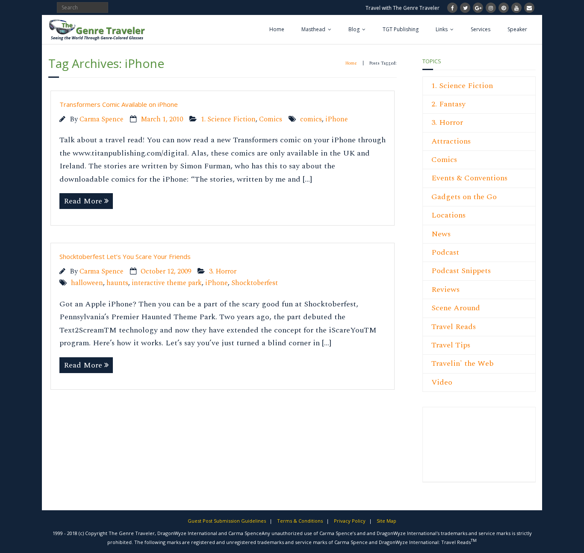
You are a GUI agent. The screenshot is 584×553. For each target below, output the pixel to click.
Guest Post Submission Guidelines (227, 521)
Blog (354, 29)
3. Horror (222, 271)
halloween (87, 283)
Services (480, 29)
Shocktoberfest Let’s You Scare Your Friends (125, 256)
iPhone (336, 119)
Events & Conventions (469, 178)
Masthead (313, 29)
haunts (117, 283)
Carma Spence (102, 119)
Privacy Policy (350, 521)
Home (276, 29)
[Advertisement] (457, 449)
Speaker (517, 29)
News (441, 234)
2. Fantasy (448, 104)
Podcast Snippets (461, 270)
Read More (83, 201)
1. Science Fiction (228, 119)
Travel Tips (450, 345)
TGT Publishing (401, 29)
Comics (270, 119)
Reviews (445, 289)
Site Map (386, 521)
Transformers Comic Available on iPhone (118, 104)
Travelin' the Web (462, 363)
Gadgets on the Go (464, 197)
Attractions (451, 141)
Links (442, 29)
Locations (448, 215)
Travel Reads (453, 326)
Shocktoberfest (254, 283)
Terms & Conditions (300, 521)
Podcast (445, 252)
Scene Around (455, 308)
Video (441, 382)
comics (311, 119)
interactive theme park (167, 283)
